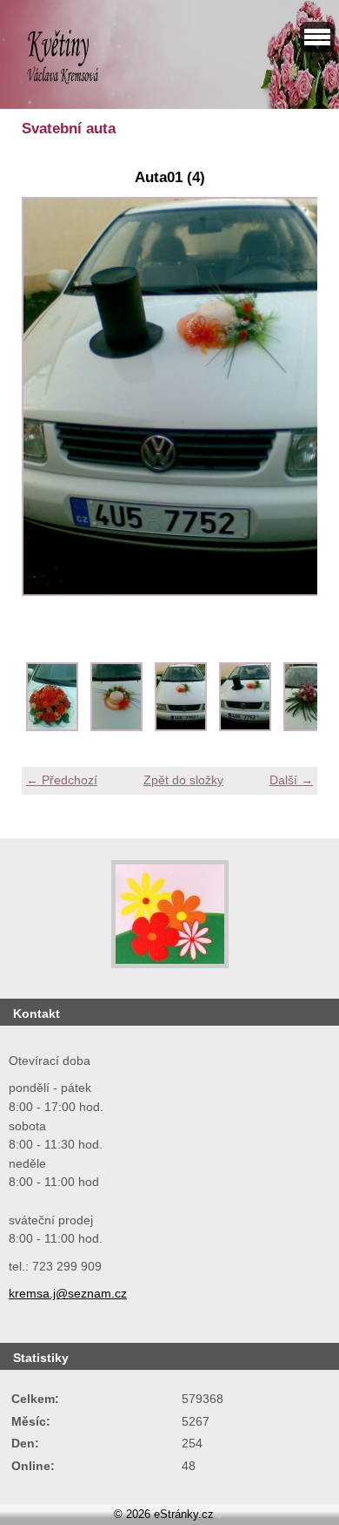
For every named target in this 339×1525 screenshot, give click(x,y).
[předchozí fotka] (50, 405)
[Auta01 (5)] (309, 727)
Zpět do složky (183, 780)
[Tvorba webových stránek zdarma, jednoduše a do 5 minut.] (220, 1516)
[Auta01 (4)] (245, 727)
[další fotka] (289, 405)
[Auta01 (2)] (116, 727)
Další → (291, 780)
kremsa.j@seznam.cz (68, 1293)
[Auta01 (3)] (181, 727)
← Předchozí (61, 780)
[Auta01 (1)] (52, 727)
